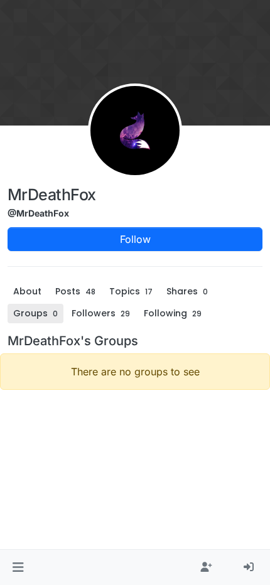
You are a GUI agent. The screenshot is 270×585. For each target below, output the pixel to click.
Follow (135, 239)
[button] (18, 567)
